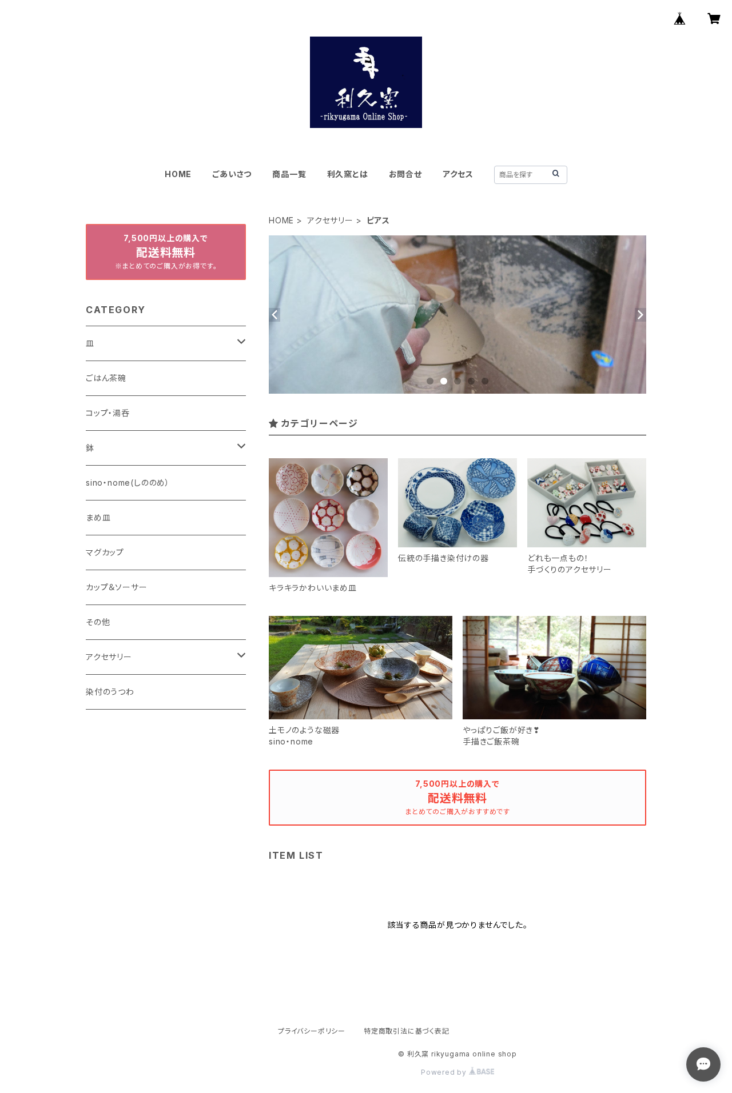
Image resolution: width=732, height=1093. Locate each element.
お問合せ (405, 174)
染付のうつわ (110, 691)
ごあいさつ (232, 174)
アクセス (458, 174)
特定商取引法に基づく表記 (406, 1031)
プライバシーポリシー (311, 1031)
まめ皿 (98, 517)
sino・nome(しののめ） (128, 482)
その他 (98, 622)
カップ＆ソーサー (116, 587)
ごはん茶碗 (106, 378)
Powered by (445, 1072)
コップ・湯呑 (108, 413)
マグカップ (105, 552)
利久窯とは (347, 174)
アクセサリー (330, 220)
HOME (178, 174)
